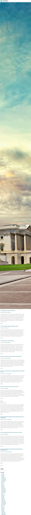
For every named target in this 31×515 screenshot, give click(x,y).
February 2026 (3, 478)
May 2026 (2, 475)
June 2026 (2, 474)
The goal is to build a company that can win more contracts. (9, 326)
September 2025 (3, 482)
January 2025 (3, 489)
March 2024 (3, 499)
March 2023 (3, 511)
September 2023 (3, 506)
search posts (2, 469)
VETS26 (1, 401)
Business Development (7, 312)
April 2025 (2, 486)
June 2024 (2, 496)
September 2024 (3, 493)
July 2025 (2, 483)
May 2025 (2, 485)
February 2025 (3, 488)
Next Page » (1, 465)
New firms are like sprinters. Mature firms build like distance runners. (11, 356)
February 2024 (3, 500)
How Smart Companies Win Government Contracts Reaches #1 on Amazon (11, 432)
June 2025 (2, 484)
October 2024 (3, 492)
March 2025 (3, 487)
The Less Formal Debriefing (7, 373)
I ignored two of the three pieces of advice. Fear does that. (9, 386)
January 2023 (3, 513)
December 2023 (3, 502)
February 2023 (3, 512)
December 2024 (3, 490)
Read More (1, 323)
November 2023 (3, 503)
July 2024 (2, 495)
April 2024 (2, 498)
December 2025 (3, 479)
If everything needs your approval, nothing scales (7, 310)
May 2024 (2, 497)
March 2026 (3, 477)
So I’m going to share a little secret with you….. (7, 340)
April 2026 (2, 476)
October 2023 (3, 504)
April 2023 (2, 510)
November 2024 (3, 491)
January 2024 (3, 501)
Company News (6, 388)
